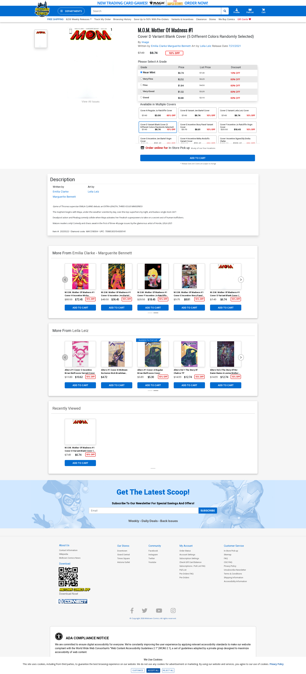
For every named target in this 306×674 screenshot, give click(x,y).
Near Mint (149, 72)
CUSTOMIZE (137, 670)
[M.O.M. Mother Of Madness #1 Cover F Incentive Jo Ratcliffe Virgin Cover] (153, 276)
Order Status (185, 551)
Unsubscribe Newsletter (235, 570)
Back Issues (169, 521)
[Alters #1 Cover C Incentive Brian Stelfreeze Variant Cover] (80, 354)
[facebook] (132, 612)
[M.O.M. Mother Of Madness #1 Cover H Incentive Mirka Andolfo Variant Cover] (80, 276)
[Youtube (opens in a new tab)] (159, 612)
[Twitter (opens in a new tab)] (144, 612)
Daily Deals (150, 521)
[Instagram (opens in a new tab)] (173, 612)
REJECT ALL (168, 670)
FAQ (226, 558)
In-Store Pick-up (231, 551)
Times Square (123, 558)
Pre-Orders (184, 577)
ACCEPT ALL (153, 670)
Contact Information (68, 550)
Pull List (182, 570)
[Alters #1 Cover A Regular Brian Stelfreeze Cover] (153, 354)
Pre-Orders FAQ (186, 574)
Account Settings (187, 554)
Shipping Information (233, 577)
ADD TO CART (198, 158)
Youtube (152, 562)
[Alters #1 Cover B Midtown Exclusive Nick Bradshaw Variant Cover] (116, 354)
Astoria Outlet (123, 562)
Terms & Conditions (233, 574)
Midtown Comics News (69, 558)
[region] (65, 280)
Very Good (148, 91)
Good (146, 97)
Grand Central (123, 554)
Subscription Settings (189, 558)
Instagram (153, 554)
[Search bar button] (225, 10)
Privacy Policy (230, 566)
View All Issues (90, 101)
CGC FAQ (228, 562)
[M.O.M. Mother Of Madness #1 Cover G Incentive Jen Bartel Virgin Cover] (116, 276)
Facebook (153, 551)
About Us (64, 545)
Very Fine (148, 78)
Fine (145, 85)
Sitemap (227, 554)
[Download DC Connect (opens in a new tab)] (79, 601)
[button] (71, 11)
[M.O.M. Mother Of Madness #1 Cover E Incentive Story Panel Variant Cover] (189, 276)
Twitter (152, 558)
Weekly (133, 521)
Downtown (122, 551)
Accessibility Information (235, 581)
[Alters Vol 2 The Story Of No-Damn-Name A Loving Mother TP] (225, 354)
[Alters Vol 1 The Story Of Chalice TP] (189, 354)
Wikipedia (63, 554)
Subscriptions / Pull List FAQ (192, 566)
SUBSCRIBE (207, 510)
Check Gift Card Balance (190, 562)
